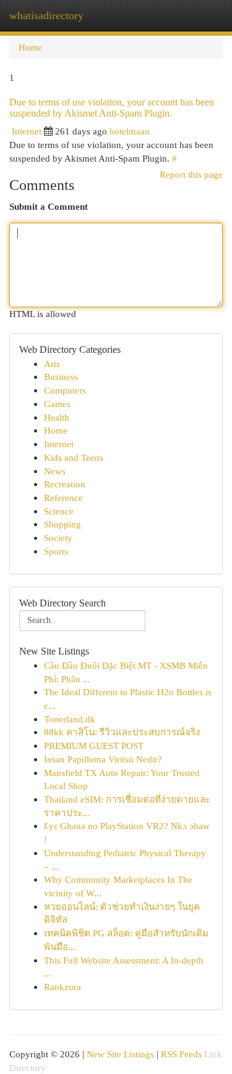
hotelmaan (130, 131)
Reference (63, 497)
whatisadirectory (46, 15)
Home (30, 47)
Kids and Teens (73, 457)
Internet (26, 131)
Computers (65, 390)
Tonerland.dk (69, 719)
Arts (52, 363)
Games (57, 404)
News (55, 471)
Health (56, 417)
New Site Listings (120, 1054)
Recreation (64, 484)
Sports (56, 551)
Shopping (62, 524)
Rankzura (62, 986)
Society (58, 537)
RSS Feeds (181, 1054)
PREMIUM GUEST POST (94, 745)
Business (61, 376)
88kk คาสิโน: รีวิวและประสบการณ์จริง (122, 732)
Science (59, 511)
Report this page (191, 174)
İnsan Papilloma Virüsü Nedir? (103, 759)
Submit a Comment (48, 206)
